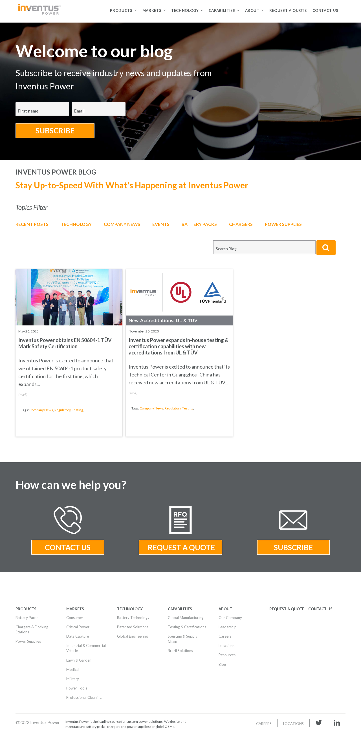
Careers (264, 723)
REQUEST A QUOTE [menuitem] (288, 10)
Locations (293, 723)
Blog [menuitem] (222, 664)
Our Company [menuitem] (230, 617)
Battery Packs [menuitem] (27, 617)
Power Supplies (283, 224)
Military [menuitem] (72, 679)
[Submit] (326, 247)
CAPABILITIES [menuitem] (222, 10)
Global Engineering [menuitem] (132, 636)
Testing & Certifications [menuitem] (187, 627)
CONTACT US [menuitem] (325, 10)
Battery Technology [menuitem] (133, 617)
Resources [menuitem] (227, 655)
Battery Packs (199, 224)
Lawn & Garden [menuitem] (78, 660)
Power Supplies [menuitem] (28, 641)
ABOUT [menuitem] (252, 10)
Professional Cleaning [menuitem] (84, 697)
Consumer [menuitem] (74, 617)
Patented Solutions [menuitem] (132, 627)
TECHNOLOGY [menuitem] (185, 10)
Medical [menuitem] (72, 669)
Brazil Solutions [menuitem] (180, 650)
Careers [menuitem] (225, 636)
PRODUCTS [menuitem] (121, 10)
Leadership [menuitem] (228, 627)
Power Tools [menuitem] (76, 688)
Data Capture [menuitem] (77, 636)
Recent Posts (32, 224)
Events (161, 224)
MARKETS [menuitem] (152, 10)
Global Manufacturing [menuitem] (185, 617)
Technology (76, 224)
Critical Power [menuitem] (77, 627)
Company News (122, 224)
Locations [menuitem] (226, 645)
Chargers (241, 224)
